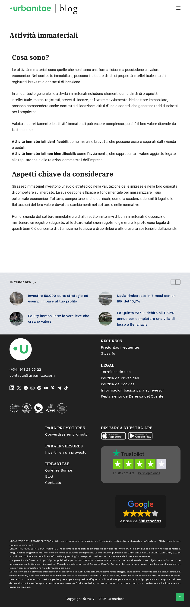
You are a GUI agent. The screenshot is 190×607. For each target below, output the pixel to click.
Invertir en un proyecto (65, 452)
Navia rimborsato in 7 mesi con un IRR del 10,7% (146, 299)
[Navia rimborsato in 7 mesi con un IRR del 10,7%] (105, 298)
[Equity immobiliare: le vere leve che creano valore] (16, 319)
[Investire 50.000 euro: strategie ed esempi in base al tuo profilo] (16, 298)
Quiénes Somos (59, 470)
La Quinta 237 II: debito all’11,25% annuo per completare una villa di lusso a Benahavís (146, 319)
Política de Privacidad (120, 378)
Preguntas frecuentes (120, 347)
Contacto (53, 482)
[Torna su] (180, 597)
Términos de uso (116, 371)
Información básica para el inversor (132, 390)
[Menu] (178, 8)
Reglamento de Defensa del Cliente (132, 396)
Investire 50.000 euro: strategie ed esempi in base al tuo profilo (58, 299)
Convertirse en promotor (67, 434)
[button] (140, 511)
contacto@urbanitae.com (32, 375)
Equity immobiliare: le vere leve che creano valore (58, 319)
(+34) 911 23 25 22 (25, 369)
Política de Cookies (117, 384)
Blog (49, 476)
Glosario (108, 353)
